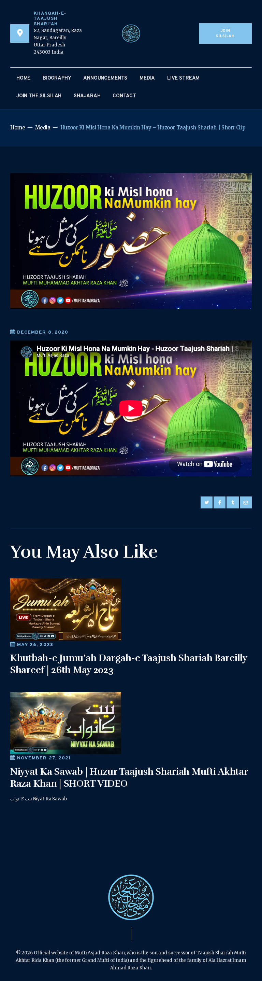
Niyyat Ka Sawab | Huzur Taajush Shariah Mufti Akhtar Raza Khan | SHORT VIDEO (129, 777)
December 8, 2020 (42, 332)
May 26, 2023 (35, 645)
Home (17, 127)
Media (42, 127)
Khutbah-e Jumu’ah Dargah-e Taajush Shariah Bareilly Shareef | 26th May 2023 (128, 664)
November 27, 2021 (44, 758)
